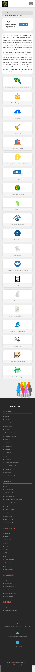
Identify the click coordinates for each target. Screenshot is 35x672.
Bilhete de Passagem (11, 433)
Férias (6, 506)
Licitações (7, 449)
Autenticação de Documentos (13, 476)
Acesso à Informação (11, 466)
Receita (7, 416)
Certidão (7, 533)
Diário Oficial (8, 426)
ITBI (6, 553)
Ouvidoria (8, 469)
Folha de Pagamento (11, 436)
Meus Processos (9, 590)
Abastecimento (9, 523)
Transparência (9, 423)
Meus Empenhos (9, 586)
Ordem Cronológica (10, 593)
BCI (6, 556)
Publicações (8, 446)
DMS (6, 543)
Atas (6, 456)
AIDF (6, 566)
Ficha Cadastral (9, 496)
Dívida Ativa (8, 563)
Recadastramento (10, 509)
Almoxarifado (9, 519)
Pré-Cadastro (9, 596)
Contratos (8, 452)
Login (6, 486)
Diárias (7, 429)
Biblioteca (7, 439)
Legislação (8, 443)
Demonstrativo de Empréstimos (14, 499)
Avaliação (7, 513)
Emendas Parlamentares (12, 462)
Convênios (8, 459)
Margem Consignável (11, 610)
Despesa (7, 419)
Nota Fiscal (8, 539)
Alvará (7, 536)
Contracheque (9, 489)
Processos (8, 472)
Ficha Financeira (9, 493)
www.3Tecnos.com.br (16, 665)
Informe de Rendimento (11, 503)
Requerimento (9, 569)
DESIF (6, 546)
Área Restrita (8, 583)
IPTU (6, 549)
